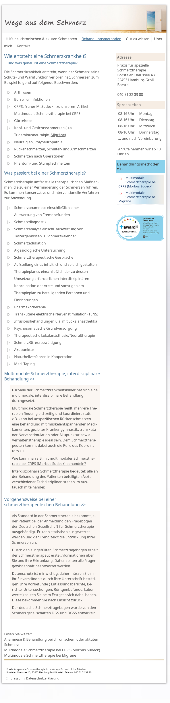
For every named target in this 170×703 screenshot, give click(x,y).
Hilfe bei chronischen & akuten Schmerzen (41, 38)
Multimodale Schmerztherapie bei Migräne (40, 655)
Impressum (14, 678)
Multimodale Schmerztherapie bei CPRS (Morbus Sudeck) (52, 650)
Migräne (58, 134)
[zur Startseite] (84, 31)
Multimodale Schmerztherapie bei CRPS (47, 113)
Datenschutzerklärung (42, 678)
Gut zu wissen (137, 38)
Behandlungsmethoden (101, 38)
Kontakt (23, 45)
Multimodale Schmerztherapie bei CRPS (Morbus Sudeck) (137, 182)
